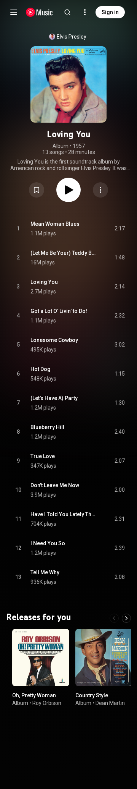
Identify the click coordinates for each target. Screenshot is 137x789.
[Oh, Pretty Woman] (40, 657)
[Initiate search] (67, 12)
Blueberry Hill (47, 427)
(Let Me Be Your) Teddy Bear (63, 253)
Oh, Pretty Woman (34, 695)
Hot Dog (40, 369)
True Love (42, 456)
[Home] (39, 12)
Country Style (91, 695)
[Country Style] (103, 657)
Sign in (110, 12)
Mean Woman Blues (55, 224)
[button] (36, 190)
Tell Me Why (44, 572)
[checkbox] (119, 228)
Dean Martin (110, 703)
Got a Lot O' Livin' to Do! (58, 311)
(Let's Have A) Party (54, 398)
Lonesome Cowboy (54, 340)
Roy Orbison (46, 703)
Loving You (44, 282)
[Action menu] (100, 190)
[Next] (126, 618)
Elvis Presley (71, 37)
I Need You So (47, 543)
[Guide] (13, 12)
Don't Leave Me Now (54, 485)
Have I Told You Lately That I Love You (63, 514)
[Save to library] (36, 189)
